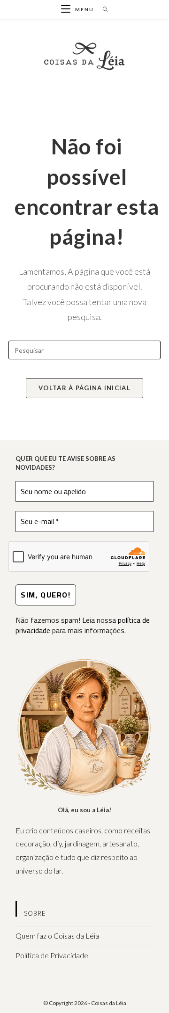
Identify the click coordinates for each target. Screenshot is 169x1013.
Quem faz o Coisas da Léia (57, 935)
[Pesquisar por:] (102, 9)
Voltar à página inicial (84, 388)
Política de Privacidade (51, 955)
